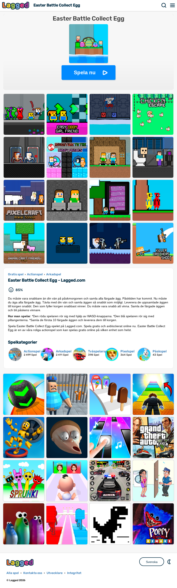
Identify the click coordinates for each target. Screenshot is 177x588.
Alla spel (12, 573)
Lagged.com (20, 562)
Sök (164, 5)
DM (169, 561)
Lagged (16, 5)
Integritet (74, 573)
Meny (172, 5)
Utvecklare (55, 573)
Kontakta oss (32, 573)
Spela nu (85, 72)
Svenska (152, 562)
